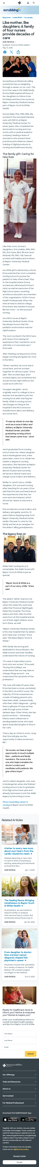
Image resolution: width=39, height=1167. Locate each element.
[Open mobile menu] (4, 3)
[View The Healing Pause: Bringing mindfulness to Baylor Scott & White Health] (19, 886)
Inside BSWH (17, 18)
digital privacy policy (21, 1149)
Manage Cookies (19, 1156)
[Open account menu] (28, 3)
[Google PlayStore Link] (28, 1119)
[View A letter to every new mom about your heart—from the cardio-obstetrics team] (19, 835)
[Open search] (34, 3)
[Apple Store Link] (11, 1119)
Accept (19, 1162)
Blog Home (7, 18)
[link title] (19, 3)
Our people (28, 18)
